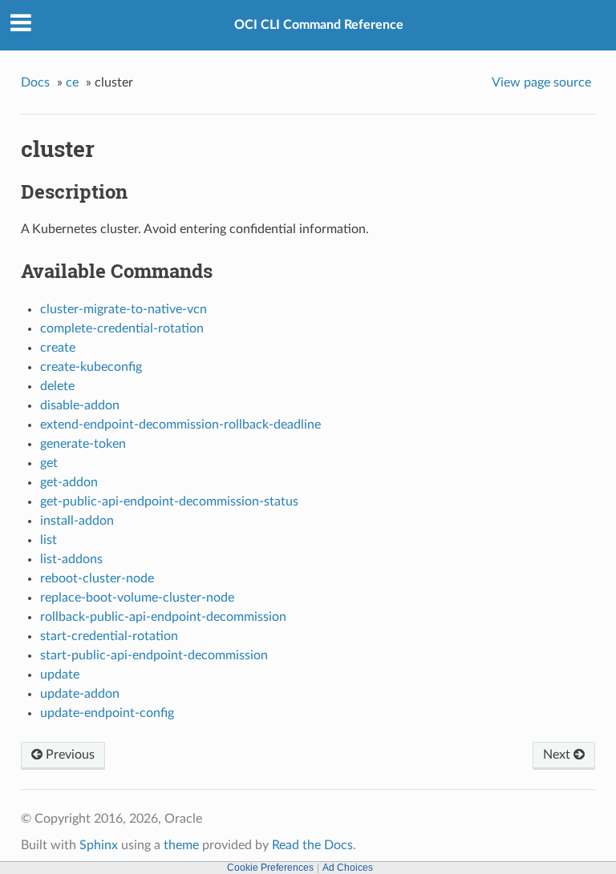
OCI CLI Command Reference (318, 24)
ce (72, 82)
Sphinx (98, 845)
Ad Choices (347, 867)
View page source (541, 82)
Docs (35, 82)
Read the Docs (312, 845)
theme (181, 845)
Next (558, 754)
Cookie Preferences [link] (270, 867)
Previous (69, 754)
